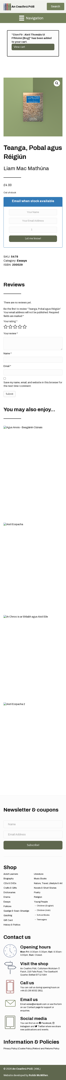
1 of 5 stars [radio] (6, 327)
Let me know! (33, 238)
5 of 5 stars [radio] (25, 327)
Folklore (7, 906)
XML (37, 1069)
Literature (38, 874)
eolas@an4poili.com (36, 1004)
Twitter (41, 1026)
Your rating (10, 321)
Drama (7, 897)
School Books (43, 915)
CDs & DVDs (10, 883)
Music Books (40, 878)
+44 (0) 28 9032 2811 (31, 990)
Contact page (33, 1007)
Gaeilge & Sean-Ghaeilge (16, 911)
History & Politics (12, 925)
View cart (19, 46)
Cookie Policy (25, 1048)
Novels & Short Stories (45, 888)
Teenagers (42, 919)
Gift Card (8, 920)
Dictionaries (9, 892)
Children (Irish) (44, 910)
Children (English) (45, 906)
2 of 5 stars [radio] (10, 327)
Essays (22, 260)
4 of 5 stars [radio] (20, 327)
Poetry (37, 892)
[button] (55, 6)
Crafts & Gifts (10, 888)
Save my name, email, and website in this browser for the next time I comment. (33, 384)
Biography (9, 878)
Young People (41, 902)
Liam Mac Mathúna (26, 168)
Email (7, 366)
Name (8, 353)
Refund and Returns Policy (46, 1048)
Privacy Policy (10, 1048)
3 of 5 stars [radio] (15, 327)
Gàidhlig (8, 915)
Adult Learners (11, 874)
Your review (11, 333)
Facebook (46, 1023)
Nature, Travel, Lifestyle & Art (48, 883)
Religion (38, 897)
